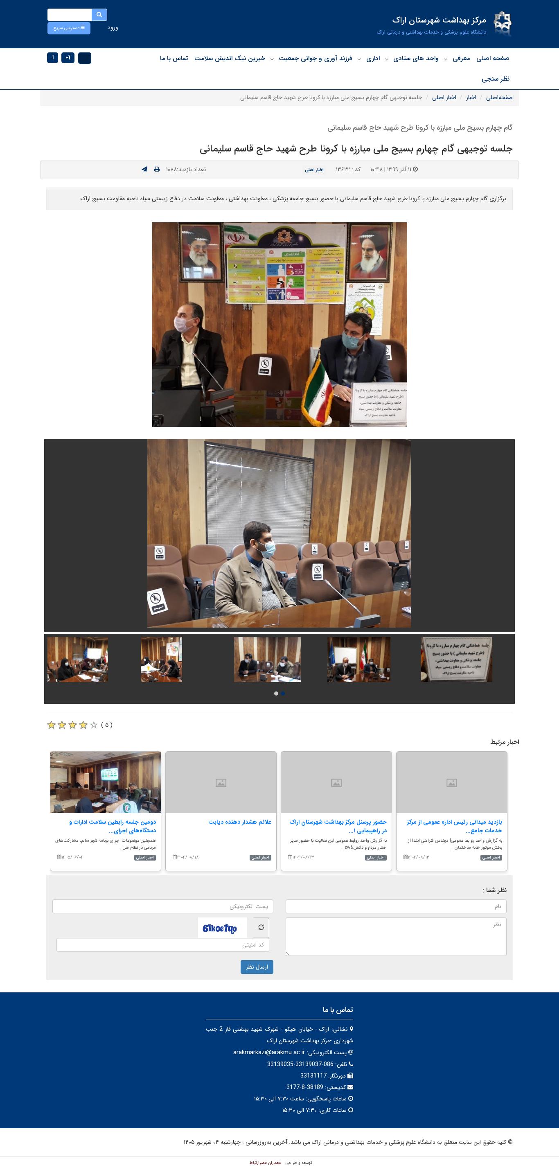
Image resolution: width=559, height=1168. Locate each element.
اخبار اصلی (444, 97)
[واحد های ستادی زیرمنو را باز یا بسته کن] (386, 59)
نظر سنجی (495, 79)
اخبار (471, 97)
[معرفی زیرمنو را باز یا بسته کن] (445, 59)
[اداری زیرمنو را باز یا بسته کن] (359, 59)
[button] (68, 28)
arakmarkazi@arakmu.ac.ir (269, 1052)
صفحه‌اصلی (499, 97)
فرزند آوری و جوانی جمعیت (315, 58)
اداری (373, 58)
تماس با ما (174, 58)
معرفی (461, 58)
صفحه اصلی (492, 58)
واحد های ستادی (416, 58)
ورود (113, 27)
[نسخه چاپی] (157, 169)
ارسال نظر (257, 966)
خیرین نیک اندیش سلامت (229, 58)
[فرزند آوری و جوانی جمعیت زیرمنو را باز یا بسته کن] (272, 59)
